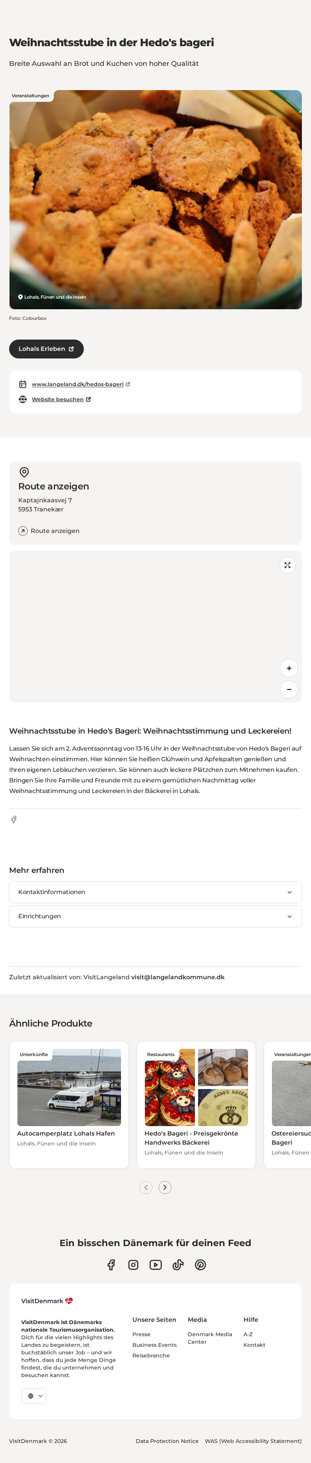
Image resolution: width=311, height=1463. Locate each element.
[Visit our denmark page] (111, 1264)
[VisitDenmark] (47, 1301)
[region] (155, 626)
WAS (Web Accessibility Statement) (253, 1441)
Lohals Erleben (42, 348)
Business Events (154, 1344)
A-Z (248, 1334)
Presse (141, 1334)
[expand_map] (287, 565)
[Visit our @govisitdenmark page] (178, 1264)
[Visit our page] (133, 1264)
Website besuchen (58, 399)
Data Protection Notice (167, 1441)
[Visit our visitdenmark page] (155, 1264)
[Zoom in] (289, 668)
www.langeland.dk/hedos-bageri (78, 384)
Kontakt (254, 1344)
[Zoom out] (289, 689)
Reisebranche (151, 1355)
